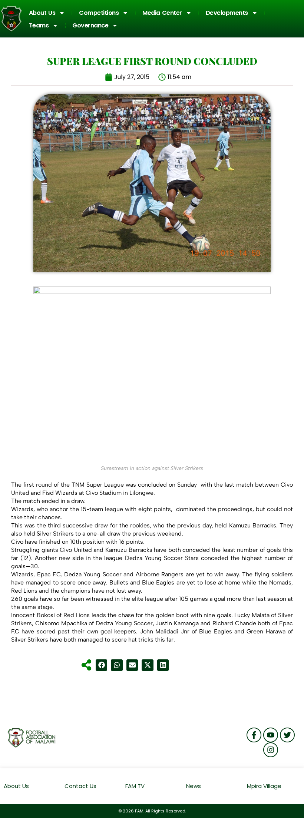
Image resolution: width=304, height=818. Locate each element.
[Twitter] (287, 735)
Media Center (162, 13)
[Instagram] (270, 749)
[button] (102, 665)
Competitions (99, 13)
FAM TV (135, 786)
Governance (90, 25)
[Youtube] (270, 735)
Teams (39, 25)
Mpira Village (264, 786)
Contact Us (80, 786)
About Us (42, 13)
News (193, 786)
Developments (227, 13)
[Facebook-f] (254, 735)
